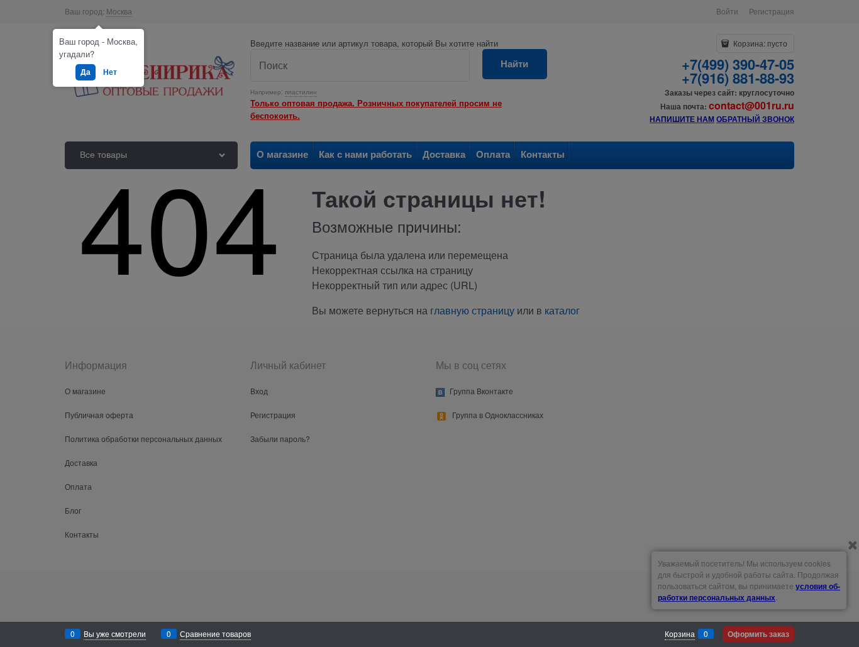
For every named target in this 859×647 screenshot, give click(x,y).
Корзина (680, 633)
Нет (110, 71)
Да (85, 71)
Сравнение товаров (215, 633)
